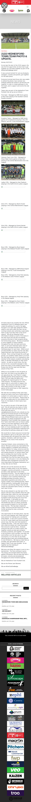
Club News (4, 51)
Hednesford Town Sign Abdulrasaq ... (15, 602)
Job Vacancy (6, 611)
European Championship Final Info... (15, 618)
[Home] (4, 5)
